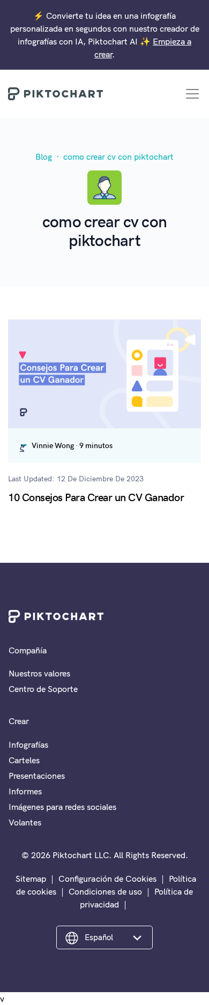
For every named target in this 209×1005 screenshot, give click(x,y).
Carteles (24, 760)
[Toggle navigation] (192, 93)
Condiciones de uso (105, 891)
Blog (43, 156)
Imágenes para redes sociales (62, 806)
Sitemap (31, 878)
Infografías (28, 744)
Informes (25, 791)
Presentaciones (37, 775)
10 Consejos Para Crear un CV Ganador (96, 496)
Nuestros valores (39, 673)
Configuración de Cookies (107, 878)
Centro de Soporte (43, 688)
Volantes (25, 822)
